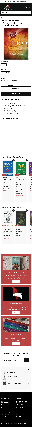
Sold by (3, 70)
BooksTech (6, 73)
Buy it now (16, 94)
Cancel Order (4, 416)
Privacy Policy (5, 407)
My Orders (18, 416)
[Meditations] (16, 294)
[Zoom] (29, 57)
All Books (17, 207)
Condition (4, 62)
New (4, 65)
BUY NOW (16, 281)
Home (2, 17)
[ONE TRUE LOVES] (16, 263)
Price (3, 78)
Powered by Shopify (20, 423)
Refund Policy (5, 410)
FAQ (17, 412)
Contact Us (19, 414)
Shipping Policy (5, 412)
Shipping (10, 85)
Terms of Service (5, 414)
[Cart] (26, 6)
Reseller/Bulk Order (21, 407)
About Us (18, 410)
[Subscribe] (26, 360)
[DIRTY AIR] (16, 325)
